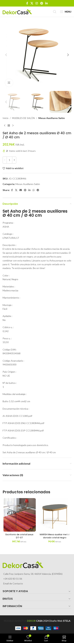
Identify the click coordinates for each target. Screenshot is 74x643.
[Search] (54, 11)
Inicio (5, 118)
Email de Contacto (13, 583)
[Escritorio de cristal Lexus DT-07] (19, 515)
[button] (6, 54)
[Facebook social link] (27, 3)
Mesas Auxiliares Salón (51, 118)
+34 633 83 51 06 (12, 578)
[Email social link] (20, 190)
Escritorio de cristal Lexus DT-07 (19, 536)
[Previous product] (5, 125)
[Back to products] (9, 125)
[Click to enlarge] (9, 83)
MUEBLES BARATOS (15, 620)
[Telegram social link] (38, 190)
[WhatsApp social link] (33, 190)
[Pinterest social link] (41, 3)
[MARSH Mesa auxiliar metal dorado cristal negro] (54, 515)
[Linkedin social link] (46, 3)
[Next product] (13, 125)
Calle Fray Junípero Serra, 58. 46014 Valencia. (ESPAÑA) (32, 573)
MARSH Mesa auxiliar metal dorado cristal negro (55, 536)
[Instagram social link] (36, 3)
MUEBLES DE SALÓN (23, 118)
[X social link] (31, 3)
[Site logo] (17, 11)
